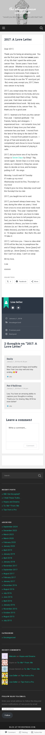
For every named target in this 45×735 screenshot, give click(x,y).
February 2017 (10, 577)
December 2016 (10, 585)
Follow (7, 715)
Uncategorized (15, 322)
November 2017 (10, 566)
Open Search (41, 28)
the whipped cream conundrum (22, 10)
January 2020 (9, 546)
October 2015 (9, 613)
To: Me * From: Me (11, 506)
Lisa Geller (13, 675)
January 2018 (9, 562)
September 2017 (11, 570)
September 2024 (11, 527)
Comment (30, 446)
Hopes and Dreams (12, 502)
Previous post (14, 330)
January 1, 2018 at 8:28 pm (17, 362)
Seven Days (17, 157)
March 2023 (9, 534)
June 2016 (8, 597)
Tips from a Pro (10, 510)
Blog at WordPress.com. (22, 727)
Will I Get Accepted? (12, 494)
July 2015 (8, 620)
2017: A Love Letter (18, 39)
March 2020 (9, 538)
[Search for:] (22, 475)
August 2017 (9, 573)
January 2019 (9, 554)
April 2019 (8, 550)
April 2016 (8, 601)
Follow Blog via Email (14, 696)
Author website (18, 307)
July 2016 (8, 593)
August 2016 (9, 589)
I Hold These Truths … (12, 498)
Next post (12, 334)
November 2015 (10, 609)
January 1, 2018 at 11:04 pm (17, 388)
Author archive (12, 307)
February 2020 (10, 542)
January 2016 (9, 605)
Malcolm (12, 656)
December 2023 (10, 530)
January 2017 (9, 581)
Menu (4, 28)
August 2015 (9, 616)
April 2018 (8, 558)
